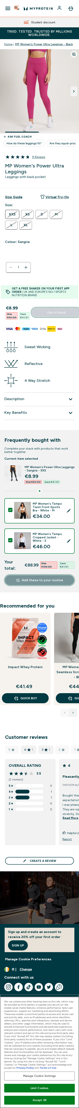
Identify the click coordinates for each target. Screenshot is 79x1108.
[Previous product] (64, 713)
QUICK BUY (28, 698)
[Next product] (73, 713)
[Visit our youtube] (39, 987)
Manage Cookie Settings (39, 1075)
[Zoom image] (74, 54)
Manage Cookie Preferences (28, 959)
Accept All (39, 1100)
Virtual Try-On (57, 197)
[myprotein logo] (38, 8)
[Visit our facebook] (18, 987)
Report (67, 839)
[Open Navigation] (7, 8)
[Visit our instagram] (8, 987)
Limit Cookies (40, 1088)
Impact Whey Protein (25, 667)
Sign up (18, 945)
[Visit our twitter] (49, 987)
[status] (18, 267)
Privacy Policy (25, 1067)
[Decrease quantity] (10, 267)
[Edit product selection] (69, 511)
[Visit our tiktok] (28, 987)
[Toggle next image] (74, 91)
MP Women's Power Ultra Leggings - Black (44, 44)
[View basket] (71, 8)
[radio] (12, 214)
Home (8, 44)
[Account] (60, 8)
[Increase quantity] (26, 267)
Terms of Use (47, 1067)
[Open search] (17, 8)
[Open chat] (59, 987)
